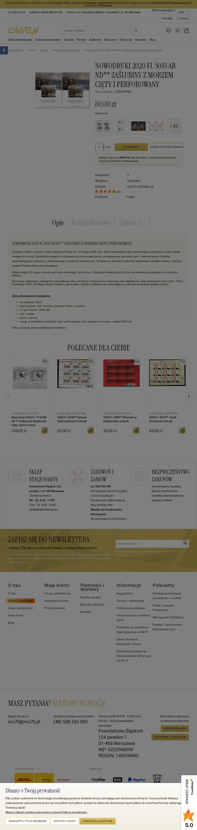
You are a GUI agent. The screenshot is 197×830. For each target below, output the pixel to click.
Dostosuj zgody (65, 821)
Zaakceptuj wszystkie (97, 821)
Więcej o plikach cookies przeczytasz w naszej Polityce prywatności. (46, 812)
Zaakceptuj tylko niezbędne (28, 821)
